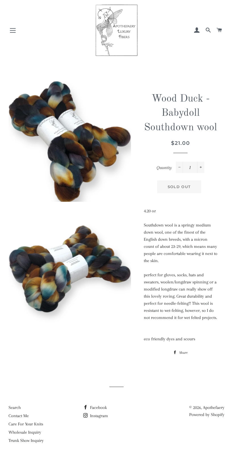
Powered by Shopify (206, 414)
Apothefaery (213, 407)
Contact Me (19, 415)
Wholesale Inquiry (25, 432)
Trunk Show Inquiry (26, 440)
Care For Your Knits (26, 424)
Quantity (164, 167)
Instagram (98, 415)
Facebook (98, 407)
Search (15, 407)
